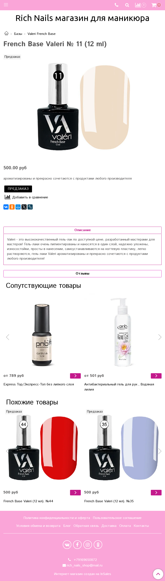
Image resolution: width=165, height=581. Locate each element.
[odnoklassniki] (98, 544)
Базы (18, 33)
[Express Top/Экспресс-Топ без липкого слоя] (42, 331)
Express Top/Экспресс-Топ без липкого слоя (38, 384)
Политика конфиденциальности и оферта (56, 518)
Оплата (125, 525)
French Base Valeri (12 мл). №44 (28, 501)
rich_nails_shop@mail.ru (84, 565)
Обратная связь (86, 525)
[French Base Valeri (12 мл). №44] (42, 447)
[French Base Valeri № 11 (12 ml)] (82, 107)
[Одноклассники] (12, 207)
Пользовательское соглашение (117, 518)
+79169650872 (85, 559)
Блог (67, 525)
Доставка (108, 525)
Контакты (141, 525)
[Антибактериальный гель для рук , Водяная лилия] (123, 331)
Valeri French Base (42, 33)
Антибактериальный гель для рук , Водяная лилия (119, 387)
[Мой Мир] (18, 207)
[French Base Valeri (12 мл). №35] (123, 447)
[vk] (67, 544)
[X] (24, 207)
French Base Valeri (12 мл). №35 (109, 501)
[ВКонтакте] (6, 207)
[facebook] (77, 544)
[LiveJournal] (30, 207)
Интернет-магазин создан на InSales (82, 574)
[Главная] (6, 33)
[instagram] (87, 544)
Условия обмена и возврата (38, 525)
